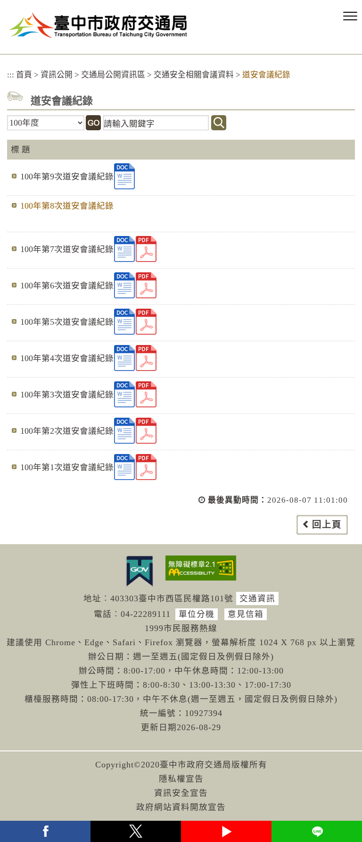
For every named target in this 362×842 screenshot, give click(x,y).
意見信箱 (245, 614)
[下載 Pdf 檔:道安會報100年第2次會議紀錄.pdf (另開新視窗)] (146, 431)
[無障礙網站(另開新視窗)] (201, 568)
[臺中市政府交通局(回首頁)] (98, 25)
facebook (45, 831)
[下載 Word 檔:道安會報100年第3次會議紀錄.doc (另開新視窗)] (124, 394)
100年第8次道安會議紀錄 (67, 205)
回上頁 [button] (327, 525)
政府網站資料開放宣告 (181, 807)
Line (317, 831)
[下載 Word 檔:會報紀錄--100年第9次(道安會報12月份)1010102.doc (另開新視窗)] (124, 176)
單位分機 (196, 614)
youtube (226, 831)
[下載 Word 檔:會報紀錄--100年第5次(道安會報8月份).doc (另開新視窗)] (124, 322)
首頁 (24, 74)
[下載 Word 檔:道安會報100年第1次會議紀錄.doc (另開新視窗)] (124, 467)
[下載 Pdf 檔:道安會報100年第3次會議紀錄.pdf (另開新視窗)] (146, 394)
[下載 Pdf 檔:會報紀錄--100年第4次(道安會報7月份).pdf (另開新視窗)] (146, 358)
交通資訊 (257, 598)
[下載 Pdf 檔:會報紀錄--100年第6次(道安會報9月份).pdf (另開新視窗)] (146, 285)
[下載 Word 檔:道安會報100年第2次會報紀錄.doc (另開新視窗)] (124, 431)
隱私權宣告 (181, 778)
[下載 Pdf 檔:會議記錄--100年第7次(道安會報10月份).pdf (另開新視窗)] (146, 249)
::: (10, 74)
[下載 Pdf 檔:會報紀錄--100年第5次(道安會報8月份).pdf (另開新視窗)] (146, 322)
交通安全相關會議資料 (194, 74)
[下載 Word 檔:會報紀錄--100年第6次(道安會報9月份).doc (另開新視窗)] (124, 285)
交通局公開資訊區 (113, 74)
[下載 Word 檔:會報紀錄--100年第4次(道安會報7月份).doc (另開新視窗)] (124, 358)
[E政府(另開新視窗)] (139, 571)
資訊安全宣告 (181, 793)
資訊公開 (57, 74)
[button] (350, 16)
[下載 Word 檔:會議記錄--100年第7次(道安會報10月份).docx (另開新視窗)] (124, 249)
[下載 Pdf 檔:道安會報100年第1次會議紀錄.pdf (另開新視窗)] (146, 467)
